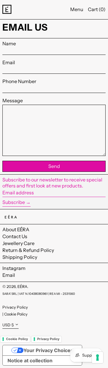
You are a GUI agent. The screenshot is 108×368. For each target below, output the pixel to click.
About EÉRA (15, 229)
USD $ (8, 325)
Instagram (14, 268)
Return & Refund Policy (28, 250)
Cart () (97, 9)
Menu (76, 9)
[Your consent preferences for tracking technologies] (97, 357)
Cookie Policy (16, 314)
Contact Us (14, 236)
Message (12, 100)
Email (8, 62)
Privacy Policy (15, 307)
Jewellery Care (18, 243)
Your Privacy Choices (48, 350)
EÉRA (22, 286)
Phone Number (19, 81)
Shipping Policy (19, 257)
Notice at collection (30, 361)
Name (9, 43)
